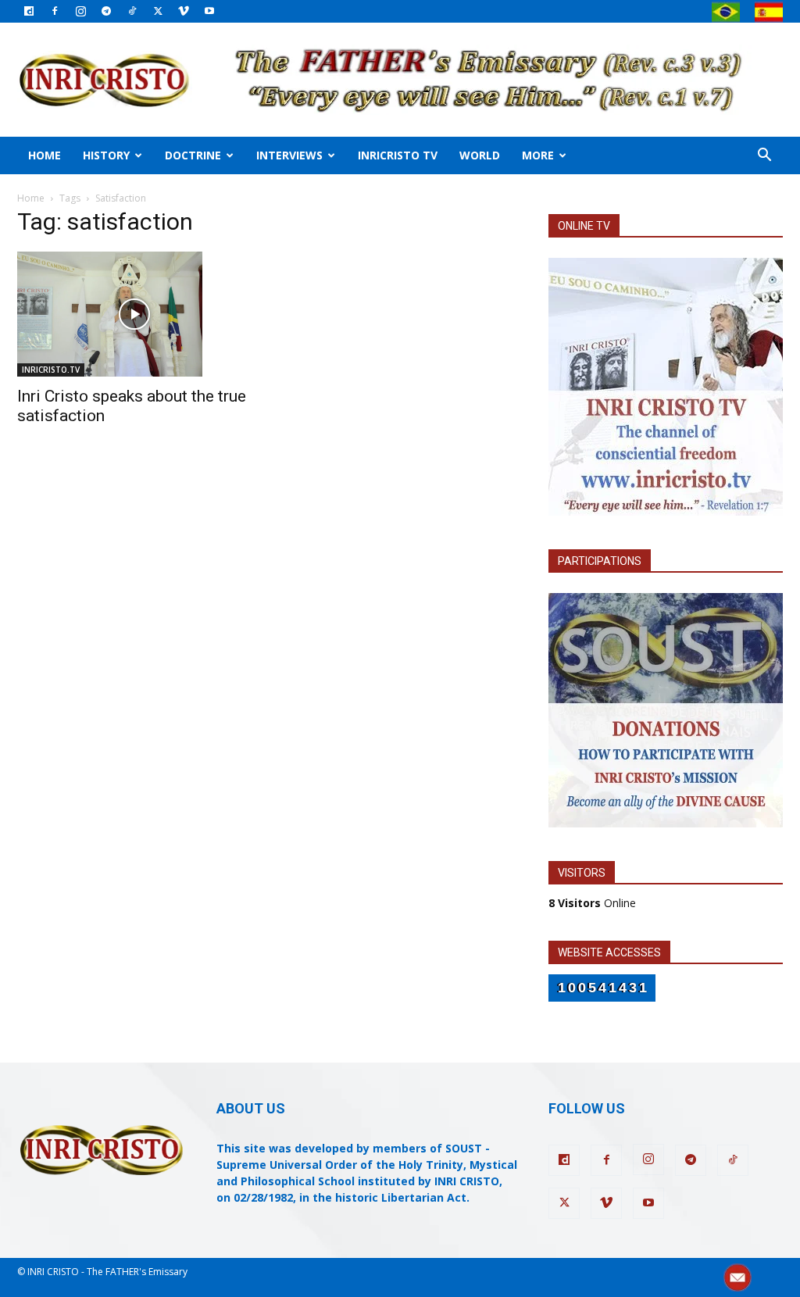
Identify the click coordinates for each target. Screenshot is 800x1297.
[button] (764, 156)
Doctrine (193, 155)
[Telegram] (106, 11)
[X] (158, 11)
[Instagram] (80, 11)
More (538, 155)
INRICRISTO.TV (51, 369)
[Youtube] (209, 11)
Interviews (289, 155)
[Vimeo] (183, 11)
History (106, 155)
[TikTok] (132, 11)
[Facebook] (54, 11)
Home (44, 155)
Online (592, 902)
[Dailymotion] (29, 11)
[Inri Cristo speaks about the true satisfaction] (134, 314)
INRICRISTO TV (398, 155)
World (479, 155)
